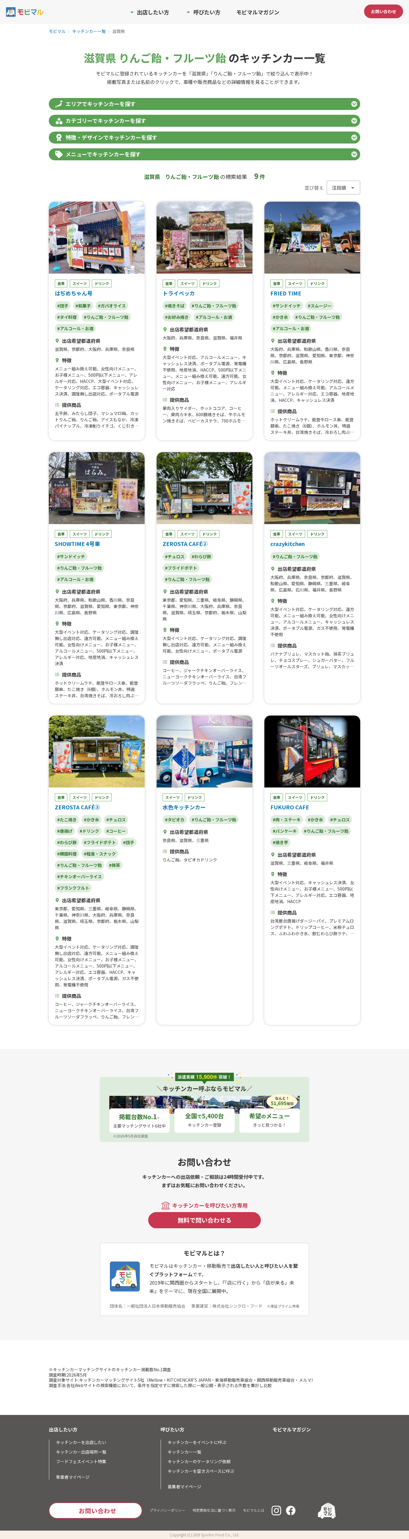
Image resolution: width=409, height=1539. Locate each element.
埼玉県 (194, 612)
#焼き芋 (280, 842)
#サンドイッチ (287, 306)
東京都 (335, 355)
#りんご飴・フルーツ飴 (106, 317)
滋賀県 (61, 349)
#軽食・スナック (100, 854)
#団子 (62, 306)
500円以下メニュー (106, 375)
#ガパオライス (112, 306)
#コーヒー (116, 831)
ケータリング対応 (71, 387)
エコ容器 (101, 387)
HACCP (87, 381)
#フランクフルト (73, 888)
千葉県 (169, 606)
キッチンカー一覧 (89, 31)
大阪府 (94, 349)
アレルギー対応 (301, 394)
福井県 (236, 338)
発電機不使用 (75, 985)
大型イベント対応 (114, 381)
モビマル (57, 31)
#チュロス (174, 556)
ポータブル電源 (124, 394)
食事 (61, 283)
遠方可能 (229, 376)
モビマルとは (253, 1510)
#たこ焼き (67, 820)
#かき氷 (280, 317)
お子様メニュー (69, 375)
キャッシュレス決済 (315, 400)
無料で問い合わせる (204, 1220)
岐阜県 (219, 600)
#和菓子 (83, 306)
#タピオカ (174, 820)
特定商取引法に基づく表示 (214, 1510)
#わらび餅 (201, 556)
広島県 (289, 362)
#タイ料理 (67, 317)
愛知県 (318, 355)
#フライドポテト (181, 568)
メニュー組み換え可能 (76, 369)
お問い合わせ (383, 11)
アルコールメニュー (219, 357)
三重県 (202, 600)
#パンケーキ (285, 831)
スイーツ (79, 283)
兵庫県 (111, 349)
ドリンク (102, 283)
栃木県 (227, 612)
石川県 (302, 590)
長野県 (306, 362)
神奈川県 (187, 606)
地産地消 (187, 370)
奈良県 (128, 349)
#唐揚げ (64, 831)
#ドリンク (89, 831)
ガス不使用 (326, 628)
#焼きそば (174, 306)
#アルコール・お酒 (75, 328)
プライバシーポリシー (167, 1510)
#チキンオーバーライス (79, 876)
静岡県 (236, 600)
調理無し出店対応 (88, 394)
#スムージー (319, 306)
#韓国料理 (67, 854)
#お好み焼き (177, 317)
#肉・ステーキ (287, 820)
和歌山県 (312, 349)
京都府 (78, 349)
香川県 (331, 349)
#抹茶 (114, 865)
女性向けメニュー (117, 369)
